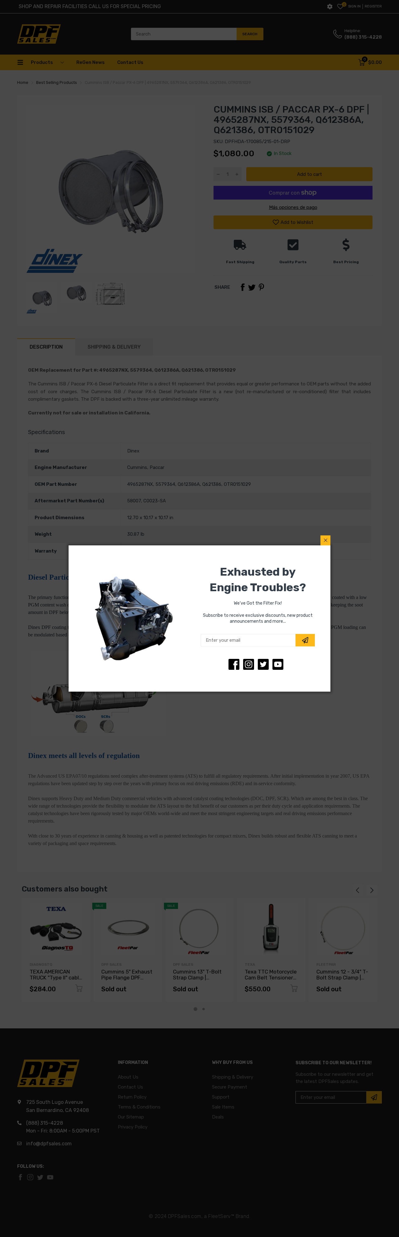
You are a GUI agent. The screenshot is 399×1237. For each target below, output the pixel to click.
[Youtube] (277, 664)
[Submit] (305, 640)
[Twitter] (248, 664)
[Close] (325, 540)
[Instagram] (263, 664)
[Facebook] (233, 664)
